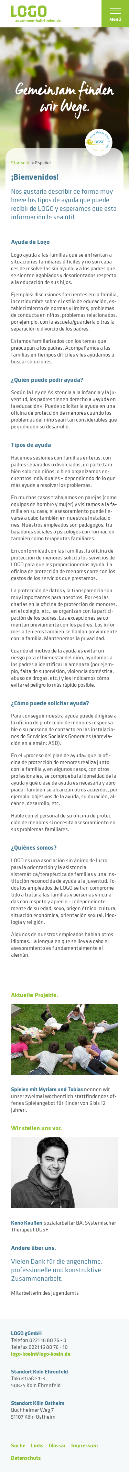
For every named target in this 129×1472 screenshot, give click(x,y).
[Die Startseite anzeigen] (36, 13)
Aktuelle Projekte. (34, 995)
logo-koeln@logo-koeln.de (41, 1353)
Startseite (21, 162)
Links (37, 1445)
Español (43, 162)
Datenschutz (26, 1457)
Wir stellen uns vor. (36, 1128)
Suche (18, 1445)
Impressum (84, 1445)
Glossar (57, 1445)
